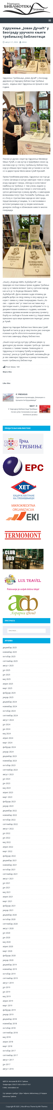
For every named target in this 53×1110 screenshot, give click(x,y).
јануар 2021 (8, 910)
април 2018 (8, 1041)
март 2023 (7, 797)
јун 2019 (6, 991)
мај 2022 (7, 842)
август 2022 (8, 828)
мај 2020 (7, 942)
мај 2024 (7, 733)
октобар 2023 (9, 765)
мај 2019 (7, 996)
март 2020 (7, 951)
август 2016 (8, 1069)
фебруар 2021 (9, 905)
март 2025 (7, 688)
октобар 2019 (9, 973)
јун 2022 (6, 837)
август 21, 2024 (11, 42)
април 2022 (8, 847)
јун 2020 (6, 937)
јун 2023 (6, 783)
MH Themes (42, 1106)
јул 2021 (6, 883)
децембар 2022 (10, 810)
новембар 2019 (10, 969)
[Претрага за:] (26, 630)
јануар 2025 (8, 697)
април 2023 (8, 792)
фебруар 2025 (9, 693)
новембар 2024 (10, 706)
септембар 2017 (10, 1055)
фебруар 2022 (9, 856)
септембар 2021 (10, 874)
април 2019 (8, 1001)
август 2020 (8, 928)
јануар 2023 (8, 806)
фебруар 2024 (9, 747)
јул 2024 (6, 724)
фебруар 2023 (9, 801)
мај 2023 (7, 788)
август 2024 (8, 720)
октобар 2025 (9, 656)
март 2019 (7, 1005)
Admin (24, 42)
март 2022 (7, 851)
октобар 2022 (9, 819)
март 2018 (7, 1046)
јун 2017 (6, 1064)
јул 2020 (6, 933)
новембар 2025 (10, 652)
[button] (49, 20)
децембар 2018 (10, 1019)
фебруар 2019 (9, 1010)
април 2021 (8, 896)
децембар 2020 (10, 915)
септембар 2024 (10, 715)
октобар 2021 (9, 869)
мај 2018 (7, 1037)
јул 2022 (6, 833)
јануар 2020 (8, 960)
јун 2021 (6, 887)
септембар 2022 (10, 824)
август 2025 (8, 665)
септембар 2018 (10, 1032)
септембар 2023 (10, 769)
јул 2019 (6, 987)
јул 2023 (6, 779)
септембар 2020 (10, 923)
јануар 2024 (8, 751)
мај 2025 (7, 679)
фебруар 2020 (9, 955)
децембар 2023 (10, 756)
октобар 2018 (9, 1028)
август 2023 (8, 774)
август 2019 (8, 982)
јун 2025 (6, 674)
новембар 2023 (10, 760)
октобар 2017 (9, 1050)
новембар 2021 (10, 865)
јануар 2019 (8, 1014)
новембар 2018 (10, 1023)
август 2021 (8, 878)
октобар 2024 (9, 711)
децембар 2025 (10, 647)
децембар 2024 (10, 701)
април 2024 (8, 738)
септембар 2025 (10, 661)
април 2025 (8, 683)
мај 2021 (7, 892)
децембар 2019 (10, 964)
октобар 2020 (9, 919)
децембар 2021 (10, 860)
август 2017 (8, 1059)
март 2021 (7, 901)
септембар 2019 (10, 978)
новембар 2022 (10, 815)
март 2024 (7, 742)
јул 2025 (6, 670)
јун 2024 (6, 729)
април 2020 (8, 946)
